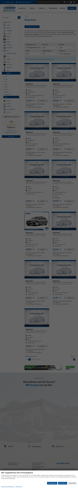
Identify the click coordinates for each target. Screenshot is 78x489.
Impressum (18, 487)
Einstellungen (72, 483)
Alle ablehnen (62, 483)
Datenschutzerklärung (7, 487)
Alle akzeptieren (52, 483)
